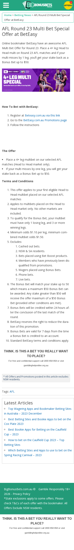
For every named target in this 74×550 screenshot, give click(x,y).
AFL (12, 391)
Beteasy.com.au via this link (42, 115)
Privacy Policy (21, 494)
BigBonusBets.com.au (18, 489)
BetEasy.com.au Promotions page (45, 120)
